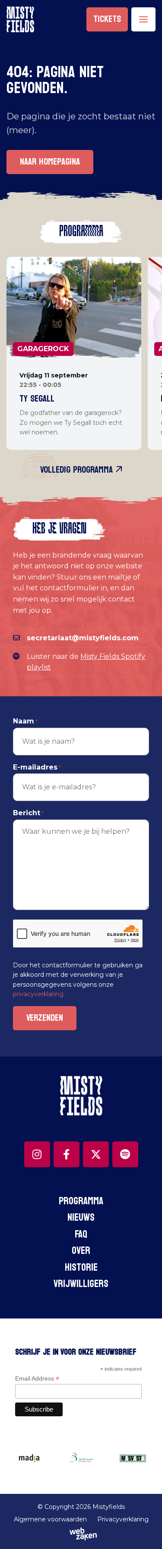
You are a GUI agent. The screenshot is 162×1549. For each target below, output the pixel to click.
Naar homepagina (50, 161)
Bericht (28, 813)
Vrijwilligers (81, 1284)
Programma (81, 1201)
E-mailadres (37, 767)
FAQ (81, 1234)
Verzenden (44, 1018)
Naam (25, 721)
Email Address (37, 1378)
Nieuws (81, 1217)
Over (81, 1250)
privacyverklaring (38, 994)
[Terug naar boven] (145, 1532)
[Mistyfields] (20, 19)
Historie (81, 1267)
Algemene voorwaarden (50, 1519)
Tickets (107, 19)
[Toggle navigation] (143, 19)
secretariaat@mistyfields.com (83, 638)
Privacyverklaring (123, 1519)
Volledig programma (77, 469)
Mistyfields (108, 1507)
